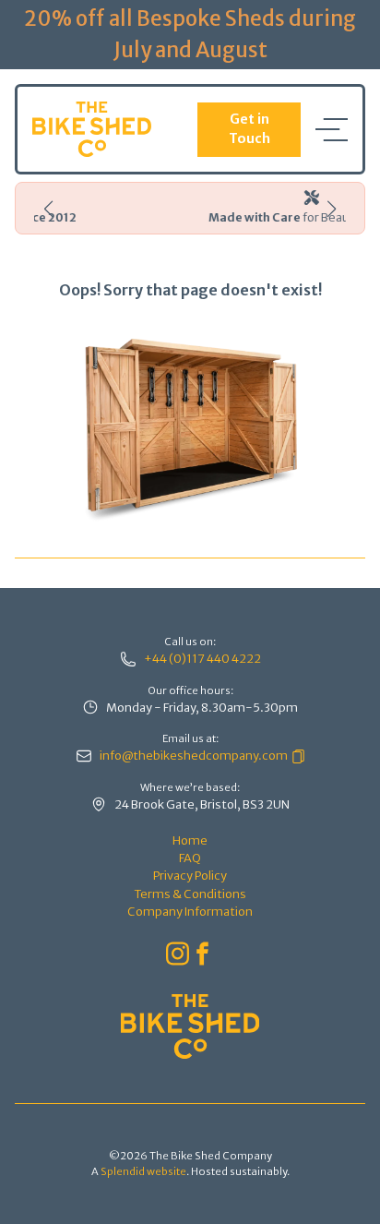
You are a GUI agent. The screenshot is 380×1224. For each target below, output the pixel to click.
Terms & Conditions (190, 893)
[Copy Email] (296, 755)
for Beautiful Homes (228, 217)
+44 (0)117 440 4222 (202, 658)
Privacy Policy (190, 875)
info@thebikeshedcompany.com (194, 755)
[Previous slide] (48, 208)
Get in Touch (249, 129)
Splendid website (143, 1171)
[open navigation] (331, 129)
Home (190, 840)
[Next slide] (332, 208)
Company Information (190, 911)
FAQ (190, 857)
